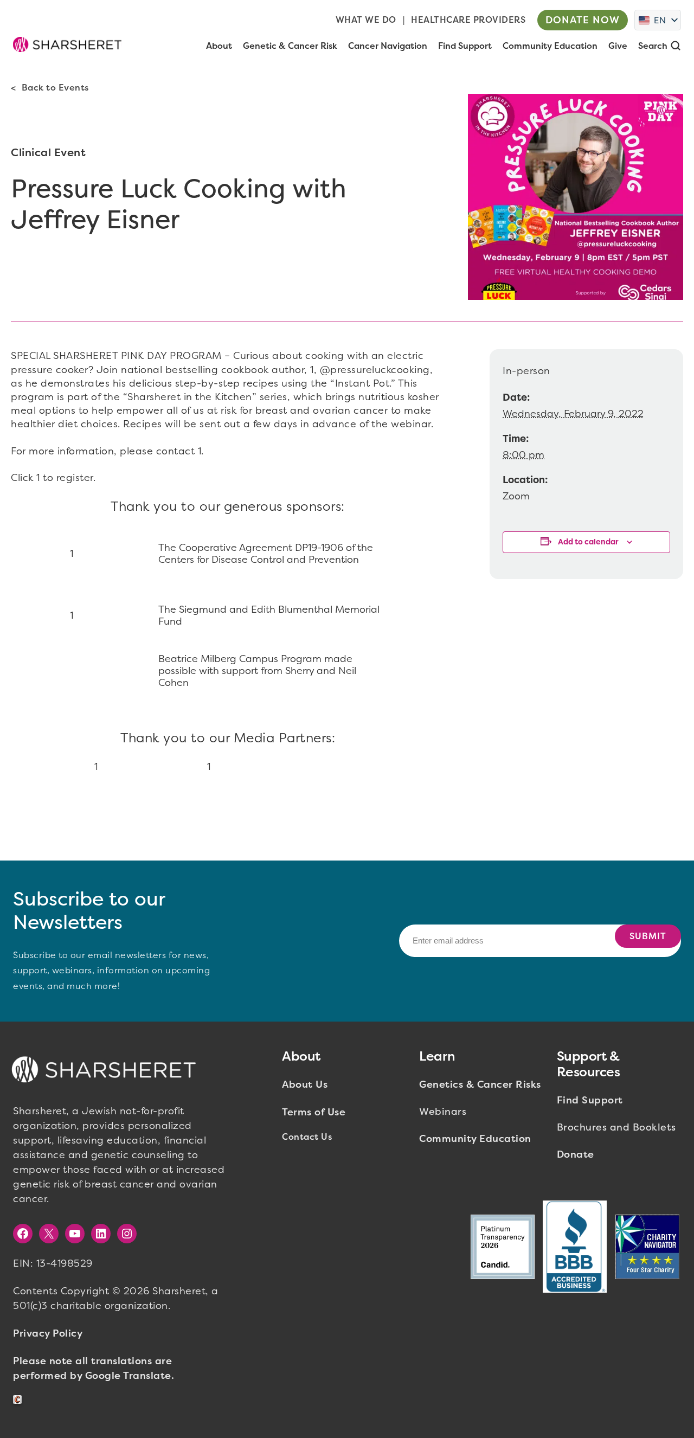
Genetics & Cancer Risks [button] (480, 1084)
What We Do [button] (366, 20)
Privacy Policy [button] (47, 1333)
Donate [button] (575, 1154)
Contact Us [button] (307, 1137)
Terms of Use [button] (313, 1112)
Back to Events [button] (55, 87)
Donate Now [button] (582, 20)
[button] (67, 44)
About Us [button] (304, 1084)
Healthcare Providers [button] (468, 20)
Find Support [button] (590, 1100)
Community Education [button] (475, 1139)
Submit (647, 936)
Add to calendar (588, 542)
